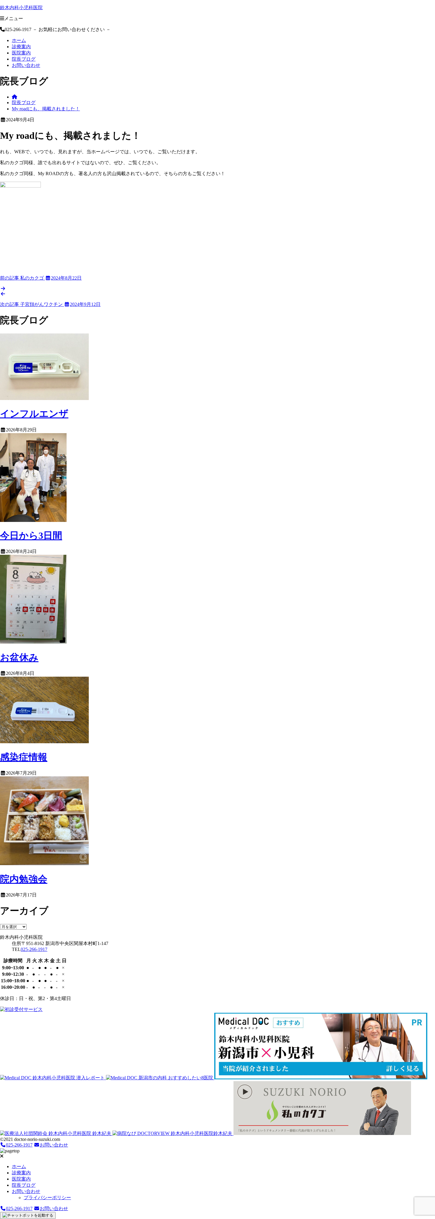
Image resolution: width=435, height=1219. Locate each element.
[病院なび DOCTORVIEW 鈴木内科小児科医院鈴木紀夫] (172, 1133)
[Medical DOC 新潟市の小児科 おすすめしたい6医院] (320, 1077)
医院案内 (21, 52)
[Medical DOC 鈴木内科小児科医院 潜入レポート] (53, 1077)
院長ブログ (24, 59)
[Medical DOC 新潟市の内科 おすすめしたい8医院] (160, 1077)
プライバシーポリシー (47, 1197)
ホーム (19, 40)
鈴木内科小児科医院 (21, 7)
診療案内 (21, 46)
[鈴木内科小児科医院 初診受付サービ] (21, 1009)
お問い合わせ (26, 65)
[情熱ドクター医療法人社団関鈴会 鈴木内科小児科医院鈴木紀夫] (56, 1133)
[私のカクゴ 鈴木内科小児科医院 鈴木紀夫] (322, 1133)
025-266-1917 (34, 949)
